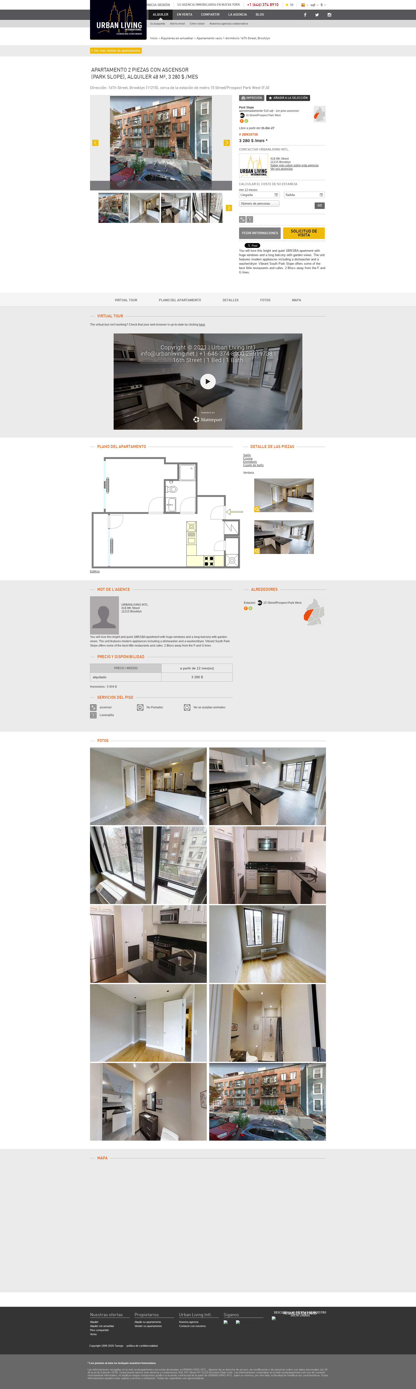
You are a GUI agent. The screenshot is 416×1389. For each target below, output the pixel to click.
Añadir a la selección (290, 97)
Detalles (231, 300)
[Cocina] (267, 865)
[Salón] (148, 786)
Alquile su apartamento (148, 1321)
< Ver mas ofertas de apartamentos (116, 50)
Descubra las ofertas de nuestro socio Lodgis (300, 1314)
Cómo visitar (197, 23)
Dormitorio (250, 462)
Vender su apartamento (148, 1326)
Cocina (248, 458)
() (291, 4)
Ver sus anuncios (281, 168)
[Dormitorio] (267, 944)
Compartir (210, 14)
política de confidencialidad (142, 1345)
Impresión (254, 97)
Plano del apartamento (180, 300)
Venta (93, 1334)
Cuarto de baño (253, 465)
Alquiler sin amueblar (102, 1326)
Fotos (265, 300)
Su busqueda (157, 23)
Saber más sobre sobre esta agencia (294, 165)
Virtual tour (126, 300)
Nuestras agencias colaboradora (229, 23)
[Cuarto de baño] (267, 1023)
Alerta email (177, 23)
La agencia (237, 14)
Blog (260, 14)
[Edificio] (267, 1102)
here (202, 324)
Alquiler (160, 14)
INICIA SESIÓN (158, 5)
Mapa (296, 300)
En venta (184, 14)
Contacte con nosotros (192, 1326)
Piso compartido (99, 1330)
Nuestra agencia (188, 1321)
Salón (247, 455)
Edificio (95, 571)
